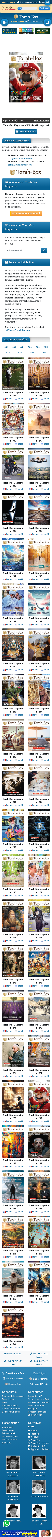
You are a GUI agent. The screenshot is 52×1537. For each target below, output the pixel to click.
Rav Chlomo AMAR (39, 1496)
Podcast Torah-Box (37, 1412)
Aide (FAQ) (7, 1443)
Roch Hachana (17, 21)
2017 (43, 352)
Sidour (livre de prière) (38, 1399)
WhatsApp (35, 1440)
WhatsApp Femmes (39, 1443)
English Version (35, 1415)
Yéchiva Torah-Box (11, 1408)
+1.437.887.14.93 (40, 1361)
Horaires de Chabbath (38, 1402)
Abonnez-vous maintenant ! (26, 213)
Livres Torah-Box (36, 1405)
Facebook (35, 1434)
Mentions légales (10, 1436)
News (4, 1402)
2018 (32, 352)
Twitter (33, 1430)
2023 (30, 347)
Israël (20, 398)
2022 (38, 347)
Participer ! (44, 8)
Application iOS (37, 1446)
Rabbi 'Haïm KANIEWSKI (39, 1474)
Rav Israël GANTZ (13, 1521)
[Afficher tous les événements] (18, 2)
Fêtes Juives (8, 1399)
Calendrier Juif (35, 1396)
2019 (20, 352)
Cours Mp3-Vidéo (10, 1405)
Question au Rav (39, 21)
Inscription (33, 1408)
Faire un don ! (8, 1433)
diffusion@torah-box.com (18, 330)
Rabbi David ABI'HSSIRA (13, 1498)
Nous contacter (14, 1354)
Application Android (39, 1449)
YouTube (34, 1437)
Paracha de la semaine (13, 1396)
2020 (8, 352)
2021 (45, 347)
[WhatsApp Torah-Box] (47, 2)
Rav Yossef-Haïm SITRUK (39, 1522)
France (9, 398)
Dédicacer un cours (11, 1412)
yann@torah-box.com (22, 158)
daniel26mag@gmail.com (20, 165)
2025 (14, 347)
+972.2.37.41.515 (14, 1361)
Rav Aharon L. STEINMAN (12, 1474)
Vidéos (28, 21)
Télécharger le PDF (27, 131)
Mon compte (9, 2)
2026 (6, 347)
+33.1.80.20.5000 (40, 1354)
